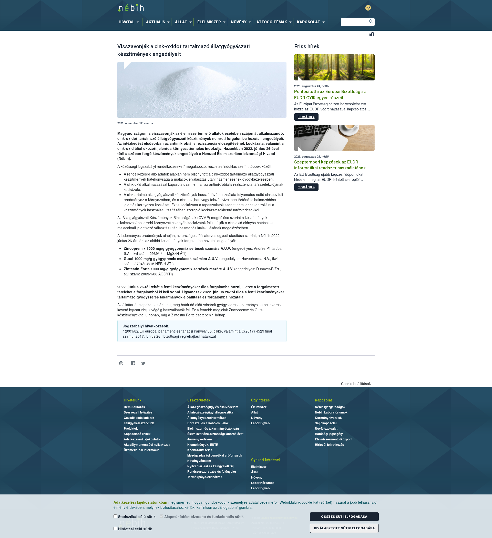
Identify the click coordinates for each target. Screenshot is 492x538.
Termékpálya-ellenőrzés (204, 476)
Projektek (131, 428)
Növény (256, 417)
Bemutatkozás (134, 407)
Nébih (191, 8)
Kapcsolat (323, 400)
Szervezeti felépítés (138, 412)
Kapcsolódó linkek (137, 433)
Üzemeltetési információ (141, 450)
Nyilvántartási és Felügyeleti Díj (210, 466)
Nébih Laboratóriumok (331, 412)
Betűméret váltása (371, 34)
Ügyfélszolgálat (326, 428)
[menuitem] (129, 22)
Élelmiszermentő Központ (333, 439)
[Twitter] (143, 363)
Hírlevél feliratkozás (329, 444)
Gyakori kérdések (266, 460)
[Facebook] (133, 363)
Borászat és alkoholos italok (208, 423)
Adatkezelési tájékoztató (142, 439)
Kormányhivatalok (328, 417)
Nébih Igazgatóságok (330, 407)
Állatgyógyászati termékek (207, 417)
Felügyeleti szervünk (139, 423)
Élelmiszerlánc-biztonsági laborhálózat (215, 433)
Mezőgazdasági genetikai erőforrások (214, 455)
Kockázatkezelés (199, 450)
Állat (254, 412)
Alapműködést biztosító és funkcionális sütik (203, 516)
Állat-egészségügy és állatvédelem (212, 407)
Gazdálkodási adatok (139, 417)
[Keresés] (371, 22)
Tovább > (306, 117)
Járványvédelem (199, 439)
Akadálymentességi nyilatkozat (147, 444)
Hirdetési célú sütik (134, 528)
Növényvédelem (199, 460)
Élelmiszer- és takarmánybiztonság (213, 428)
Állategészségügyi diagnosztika (210, 412)
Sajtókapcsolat (326, 423)
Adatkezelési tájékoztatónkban (140, 502)
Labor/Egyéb (260, 423)
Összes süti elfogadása (344, 517)
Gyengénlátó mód (368, 8)
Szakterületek (198, 400)
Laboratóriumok (262, 482)
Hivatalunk (132, 400)
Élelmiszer (258, 407)
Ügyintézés (260, 400)
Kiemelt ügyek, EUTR (202, 444)
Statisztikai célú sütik (136, 516)
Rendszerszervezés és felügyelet (211, 471)
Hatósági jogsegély (329, 433)
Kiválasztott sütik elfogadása (344, 528)
